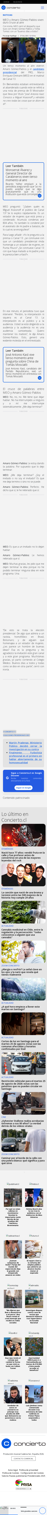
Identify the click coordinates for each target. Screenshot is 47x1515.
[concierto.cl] (10, 7)
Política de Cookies (10, 1473)
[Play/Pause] (42, 1510)
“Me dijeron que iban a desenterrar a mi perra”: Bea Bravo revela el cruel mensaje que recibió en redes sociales (13, 1316)
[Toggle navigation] (42, 7)
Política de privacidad (28, 1470)
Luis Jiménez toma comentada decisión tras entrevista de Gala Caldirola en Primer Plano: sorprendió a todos (34, 1412)
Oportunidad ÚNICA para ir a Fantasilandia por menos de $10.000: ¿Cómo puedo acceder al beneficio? (34, 1364)
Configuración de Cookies (32, 1473)
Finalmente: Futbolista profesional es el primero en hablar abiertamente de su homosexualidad (25, 757)
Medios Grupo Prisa (23, 1488)
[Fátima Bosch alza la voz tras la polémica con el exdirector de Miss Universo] (34, 1197)
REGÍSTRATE (17, 2)
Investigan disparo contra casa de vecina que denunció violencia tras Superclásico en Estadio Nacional (34, 1316)
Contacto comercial (23, 1458)
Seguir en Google (23, 788)
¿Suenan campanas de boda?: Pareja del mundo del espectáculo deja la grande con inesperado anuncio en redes (12, 1268)
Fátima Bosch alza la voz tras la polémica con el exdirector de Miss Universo (34, 1213)
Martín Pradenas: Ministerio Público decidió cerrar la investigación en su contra (25, 746)
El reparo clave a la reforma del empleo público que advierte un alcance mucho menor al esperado (34, 1267)
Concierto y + (10, 732)
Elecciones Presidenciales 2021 (17, 735)
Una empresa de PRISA (23, 1482)
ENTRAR (6, 2)
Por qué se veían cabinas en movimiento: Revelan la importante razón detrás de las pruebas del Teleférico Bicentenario (13, 1217)
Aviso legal (13, 1470)
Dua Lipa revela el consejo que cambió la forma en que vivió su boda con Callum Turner (13, 1363)
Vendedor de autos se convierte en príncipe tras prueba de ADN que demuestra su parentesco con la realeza (13, 1412)
